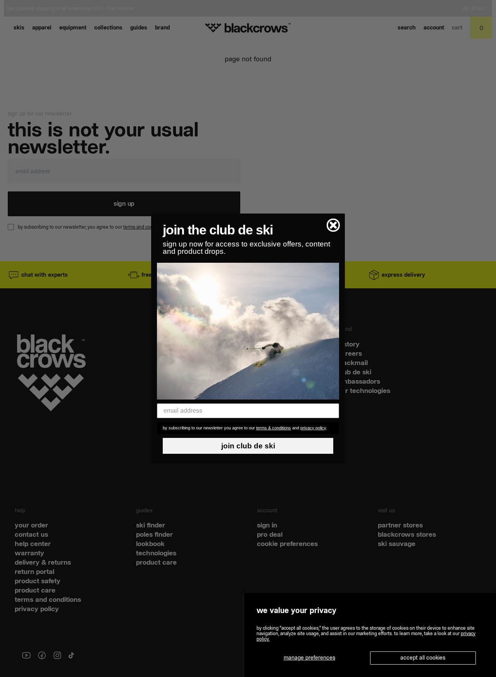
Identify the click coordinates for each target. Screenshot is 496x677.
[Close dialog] (333, 225)
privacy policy (313, 427)
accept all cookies (422, 658)
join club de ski (248, 446)
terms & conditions (273, 427)
